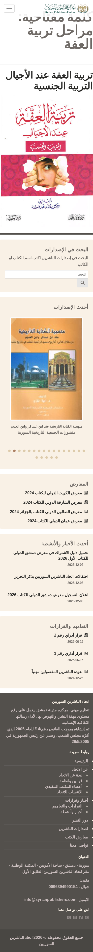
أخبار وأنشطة (71, 812)
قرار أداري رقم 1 (68, 653)
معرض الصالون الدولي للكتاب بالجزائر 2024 (46, 512)
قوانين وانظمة (71, 781)
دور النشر (80, 820)
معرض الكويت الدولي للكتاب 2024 (53, 493)
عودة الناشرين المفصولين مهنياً (57, 672)
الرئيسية (81, 761)
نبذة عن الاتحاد (70, 775)
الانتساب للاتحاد (69, 792)
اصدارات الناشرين (73, 829)
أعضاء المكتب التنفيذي (63, 786)
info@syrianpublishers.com (50, 899)
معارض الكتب (76, 837)
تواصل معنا (79, 845)
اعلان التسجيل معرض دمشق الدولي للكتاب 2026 (47, 595)
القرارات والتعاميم (67, 806)
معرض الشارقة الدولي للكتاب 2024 (52, 502)
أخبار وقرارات (76, 800)
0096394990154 (63, 887)
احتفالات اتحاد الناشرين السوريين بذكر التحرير (51, 576)
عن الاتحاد (80, 769)
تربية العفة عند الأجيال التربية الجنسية (49, 80)
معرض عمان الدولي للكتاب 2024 (55, 521)
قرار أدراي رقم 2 (68, 635)
